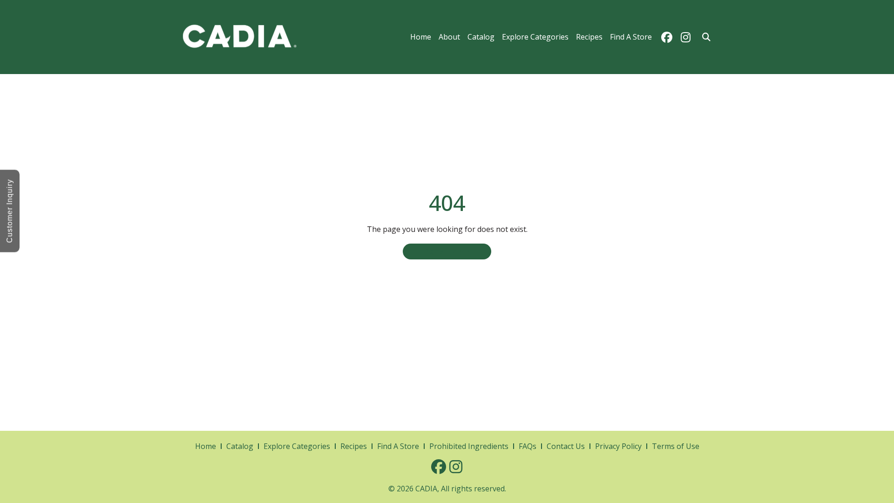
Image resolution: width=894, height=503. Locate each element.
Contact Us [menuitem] (566, 446)
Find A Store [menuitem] (631, 37)
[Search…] (706, 37)
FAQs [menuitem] (527, 446)
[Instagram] (685, 37)
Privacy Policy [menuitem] (618, 446)
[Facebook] (666, 37)
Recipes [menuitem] (589, 37)
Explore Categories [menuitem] (535, 37)
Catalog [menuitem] (480, 37)
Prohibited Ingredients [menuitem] (468, 446)
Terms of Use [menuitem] (675, 446)
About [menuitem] (449, 37)
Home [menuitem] (420, 37)
